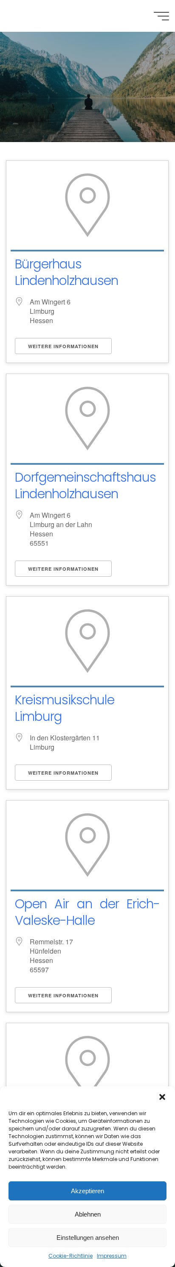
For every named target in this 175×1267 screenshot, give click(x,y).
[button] (162, 1097)
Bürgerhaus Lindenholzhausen (66, 272)
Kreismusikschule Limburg (64, 708)
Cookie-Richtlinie (70, 1255)
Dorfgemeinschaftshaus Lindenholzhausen (85, 485)
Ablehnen (88, 1214)
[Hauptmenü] (161, 16)
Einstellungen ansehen (87, 1237)
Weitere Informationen (63, 346)
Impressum (112, 1255)
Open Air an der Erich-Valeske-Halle (87, 912)
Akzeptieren (87, 1190)
